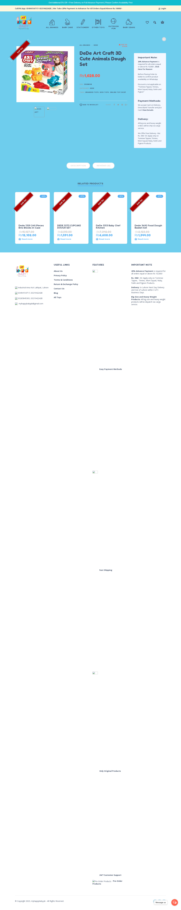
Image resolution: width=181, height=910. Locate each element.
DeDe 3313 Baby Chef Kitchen (108, 226)
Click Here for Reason (148, 67)
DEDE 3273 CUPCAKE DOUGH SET (69, 226)
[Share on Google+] (125, 105)
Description (78, 165)
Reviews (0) (103, 165)
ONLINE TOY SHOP (118, 92)
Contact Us (59, 288)
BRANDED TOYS (92, 92)
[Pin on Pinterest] (121, 105)
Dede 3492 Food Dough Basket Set (148, 226)
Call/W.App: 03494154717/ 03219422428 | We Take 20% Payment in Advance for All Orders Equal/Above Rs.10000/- (68, 8)
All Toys (57, 297)
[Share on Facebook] (113, 105)
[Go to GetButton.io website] (174, 907)
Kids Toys (104, 92)
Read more (27, 239)
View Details (147, 110)
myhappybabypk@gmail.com (31, 303)
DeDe (96, 45)
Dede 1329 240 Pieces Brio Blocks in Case (31, 226)
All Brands (85, 45)
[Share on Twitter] (117, 105)
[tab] (78, 166)
